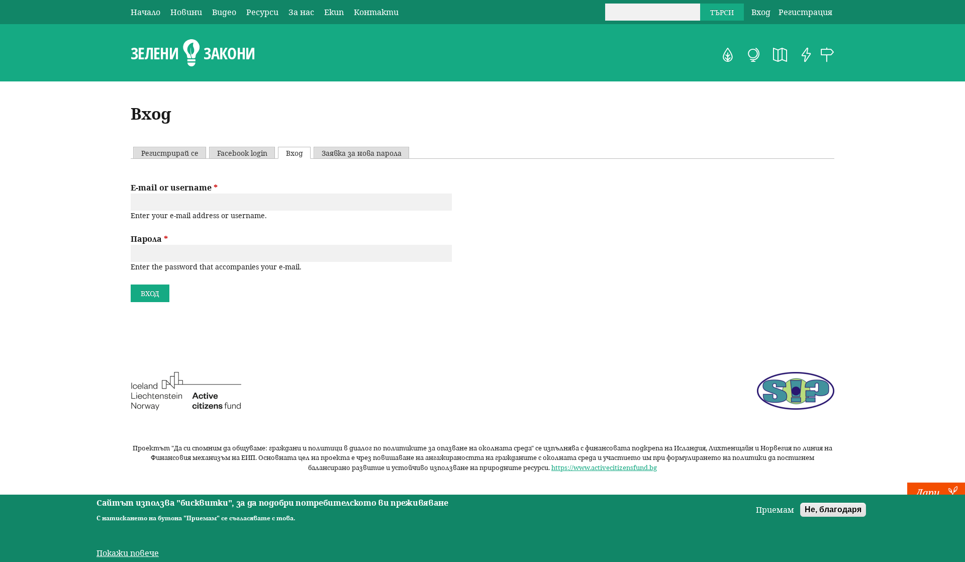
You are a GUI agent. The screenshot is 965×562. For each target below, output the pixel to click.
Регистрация (805, 12)
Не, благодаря (833, 509)
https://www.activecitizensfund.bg (604, 467)
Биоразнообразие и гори (728, 55)
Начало (145, 12)
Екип (334, 12)
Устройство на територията (780, 55)
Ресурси (262, 12)
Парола (149, 238)
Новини (186, 12)
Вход (760, 12)
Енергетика (806, 55)
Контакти (376, 12)
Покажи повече (127, 552)
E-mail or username (174, 187)
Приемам (775, 509)
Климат (754, 55)
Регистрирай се (170, 153)
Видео (224, 12)
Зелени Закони (193, 53)
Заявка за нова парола (362, 153)
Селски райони (827, 55)
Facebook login (242, 153)
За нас (301, 12)
